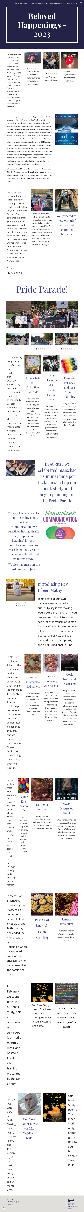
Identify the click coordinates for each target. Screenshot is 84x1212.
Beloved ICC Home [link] (20, 3)
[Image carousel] (32, 60)
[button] (81, 3)
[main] (42, 25)
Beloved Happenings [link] (37, 3)
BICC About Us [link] (72, 3)
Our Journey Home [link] (57, 3)
